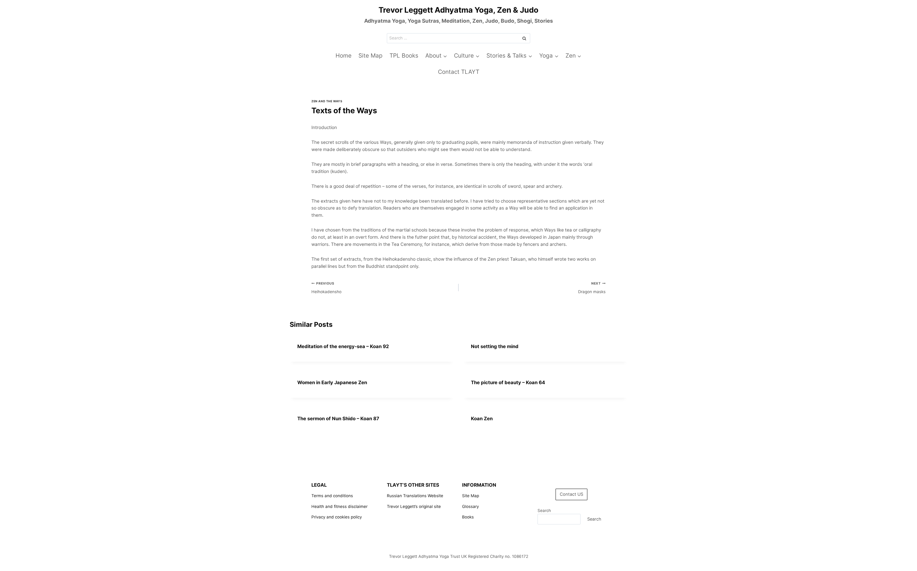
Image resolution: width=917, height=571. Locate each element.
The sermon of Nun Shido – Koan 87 (338, 418)
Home (344, 55)
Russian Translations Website (415, 495)
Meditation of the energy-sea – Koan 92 (343, 346)
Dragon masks (592, 287)
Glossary (470, 506)
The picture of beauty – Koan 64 (508, 382)
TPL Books (403, 55)
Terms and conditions (332, 495)
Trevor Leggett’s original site (414, 506)
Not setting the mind (494, 346)
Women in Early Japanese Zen (332, 382)
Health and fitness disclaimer (339, 506)
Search (544, 510)
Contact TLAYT (458, 71)
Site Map (370, 55)
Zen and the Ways (326, 101)
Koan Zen (482, 418)
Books (468, 517)
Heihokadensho (326, 287)
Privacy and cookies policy (336, 517)
